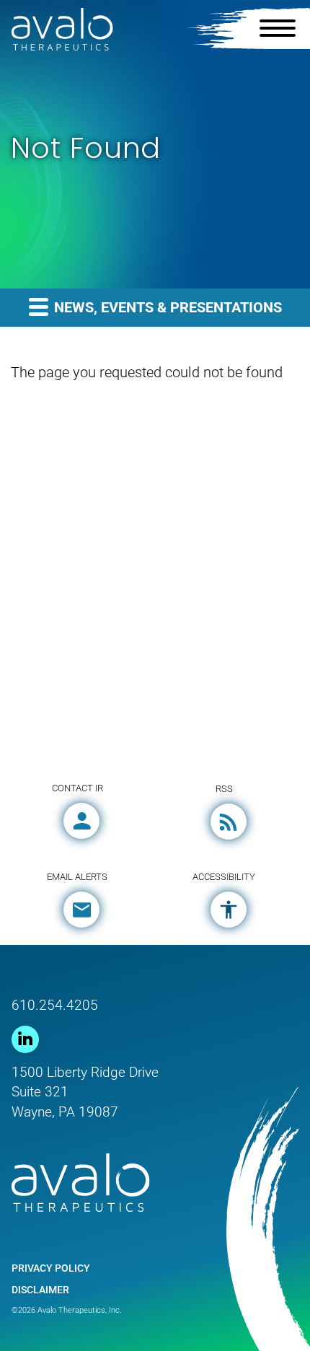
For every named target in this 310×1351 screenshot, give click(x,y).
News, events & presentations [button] (166, 307)
